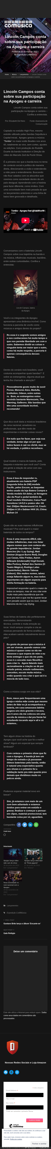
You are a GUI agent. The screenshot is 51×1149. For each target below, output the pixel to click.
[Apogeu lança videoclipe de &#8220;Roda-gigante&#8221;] (33, 854)
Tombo (7, 141)
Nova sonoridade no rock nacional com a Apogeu (11, 885)
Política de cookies (16, 1139)
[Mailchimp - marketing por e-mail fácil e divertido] (16, 1128)
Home (7, 74)
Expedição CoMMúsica (27, 55)
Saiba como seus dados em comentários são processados (25, 1015)
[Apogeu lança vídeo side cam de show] (13, 854)
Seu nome (10, 1103)
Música (14, 74)
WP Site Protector (30, 1148)
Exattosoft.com (44, 1148)
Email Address (12, 1090)
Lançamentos (24, 74)
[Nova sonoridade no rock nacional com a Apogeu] (13, 876)
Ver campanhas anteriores (16, 1115)
